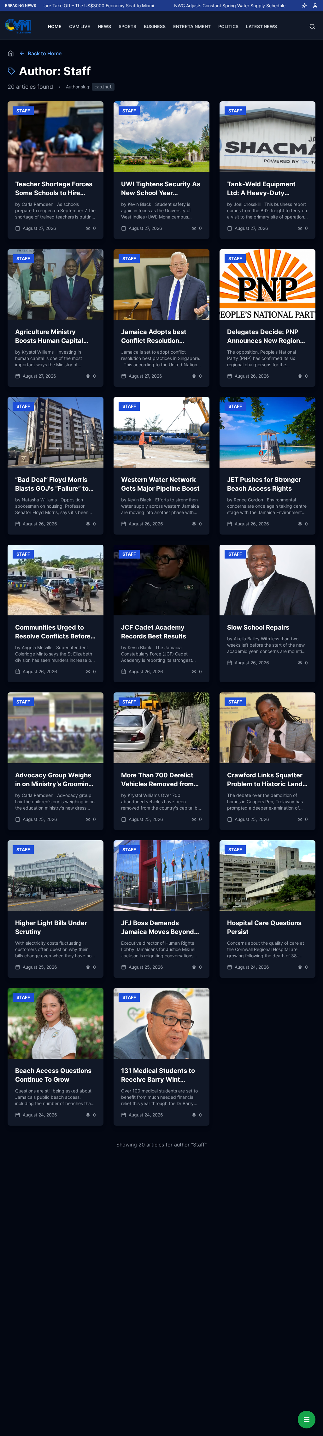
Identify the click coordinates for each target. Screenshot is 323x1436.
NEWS (104, 26)
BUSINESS (155, 26)
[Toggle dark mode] (302, 6)
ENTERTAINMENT (192, 26)
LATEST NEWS (261, 26)
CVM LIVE (79, 26)
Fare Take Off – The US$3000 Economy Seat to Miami (60, 5)
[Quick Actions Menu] (306, 1419)
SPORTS (127, 26)
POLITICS (228, 26)
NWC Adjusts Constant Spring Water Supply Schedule (192, 5)
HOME (55, 26)
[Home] (11, 53)
